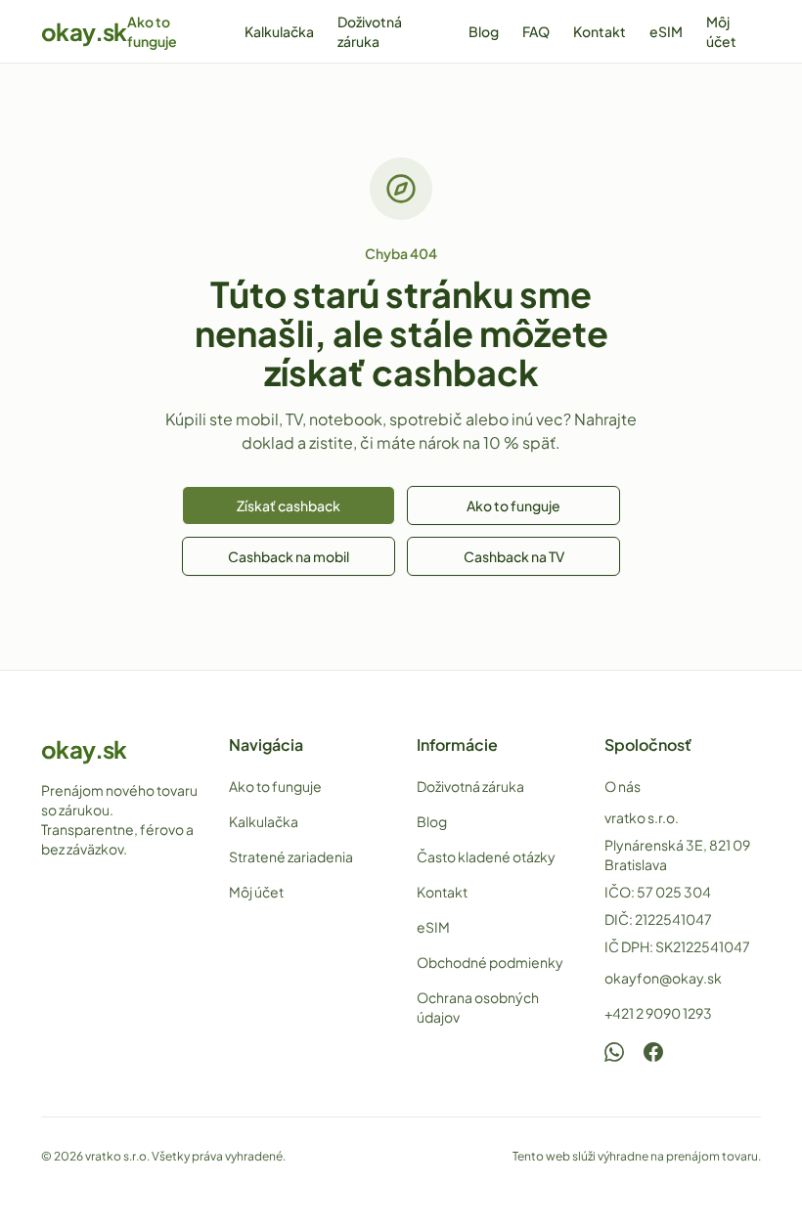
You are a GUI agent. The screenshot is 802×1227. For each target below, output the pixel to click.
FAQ (536, 31)
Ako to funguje (152, 31)
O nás (622, 786)
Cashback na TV (514, 556)
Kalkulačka (279, 31)
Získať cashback (288, 505)
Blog (483, 31)
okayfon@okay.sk (663, 977)
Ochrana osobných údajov (478, 1007)
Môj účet (721, 31)
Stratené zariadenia (291, 856)
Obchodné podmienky (490, 962)
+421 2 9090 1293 (658, 1013)
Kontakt (599, 31)
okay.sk (84, 31)
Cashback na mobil (288, 556)
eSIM (666, 31)
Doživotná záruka (369, 31)
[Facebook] (653, 1052)
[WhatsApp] (614, 1052)
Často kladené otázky (486, 856)
